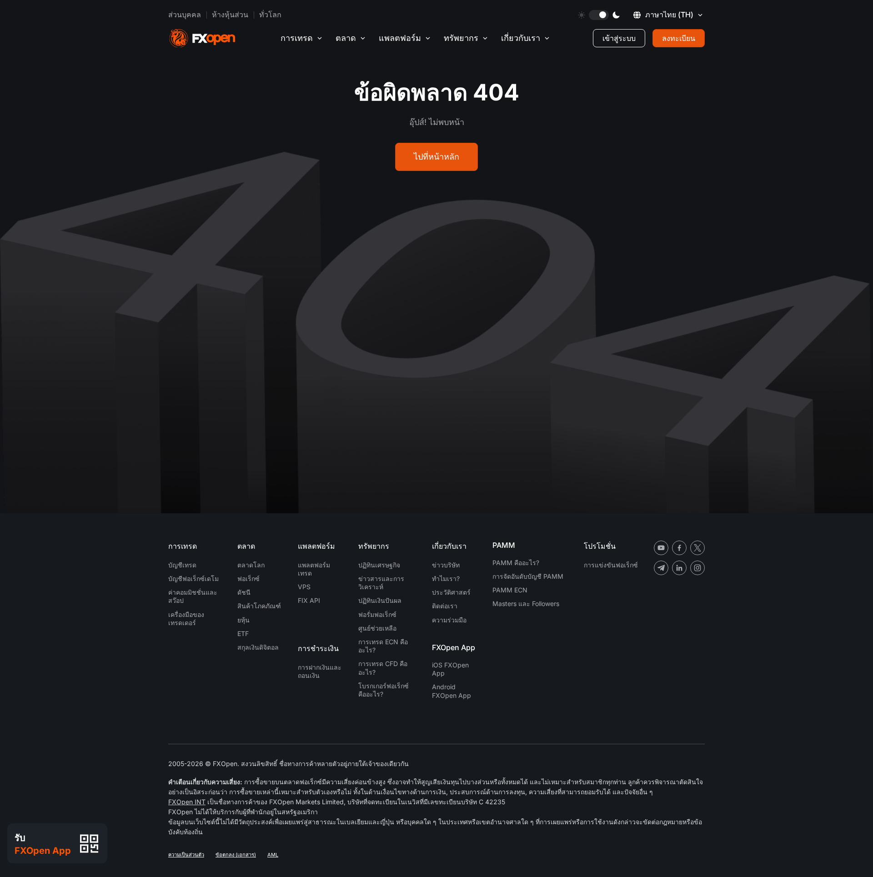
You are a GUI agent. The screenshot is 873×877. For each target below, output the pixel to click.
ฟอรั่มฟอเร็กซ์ (377, 614)
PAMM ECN (509, 590)
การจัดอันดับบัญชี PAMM (527, 576)
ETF (243, 633)
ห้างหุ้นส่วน (230, 14)
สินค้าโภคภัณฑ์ (259, 606)
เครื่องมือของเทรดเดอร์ (186, 618)
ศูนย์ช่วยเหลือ (377, 628)
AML (272, 855)
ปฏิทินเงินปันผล (379, 600)
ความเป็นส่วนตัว (186, 855)
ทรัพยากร (461, 38)
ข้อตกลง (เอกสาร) (236, 855)
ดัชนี (244, 592)
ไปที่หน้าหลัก (436, 156)
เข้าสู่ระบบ (619, 38)
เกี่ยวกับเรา (520, 38)
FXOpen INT (187, 802)
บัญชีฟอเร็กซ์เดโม (193, 578)
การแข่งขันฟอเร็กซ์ (611, 565)
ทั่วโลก (270, 14)
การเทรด (297, 38)
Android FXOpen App (451, 691)
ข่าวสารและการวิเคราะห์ (381, 583)
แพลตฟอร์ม (400, 38)
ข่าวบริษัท (446, 565)
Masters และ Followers (525, 603)
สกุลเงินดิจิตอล (258, 647)
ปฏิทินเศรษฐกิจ (379, 565)
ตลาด (346, 38)
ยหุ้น (243, 620)
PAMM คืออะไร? (515, 562)
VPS (304, 587)
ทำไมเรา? (446, 578)
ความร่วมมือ (449, 620)
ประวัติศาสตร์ (451, 592)
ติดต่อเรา (444, 606)
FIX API (309, 600)
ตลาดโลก (251, 565)
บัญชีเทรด (182, 565)
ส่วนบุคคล (184, 14)
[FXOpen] (202, 38)
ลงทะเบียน (678, 38)
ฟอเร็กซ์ (248, 578)
